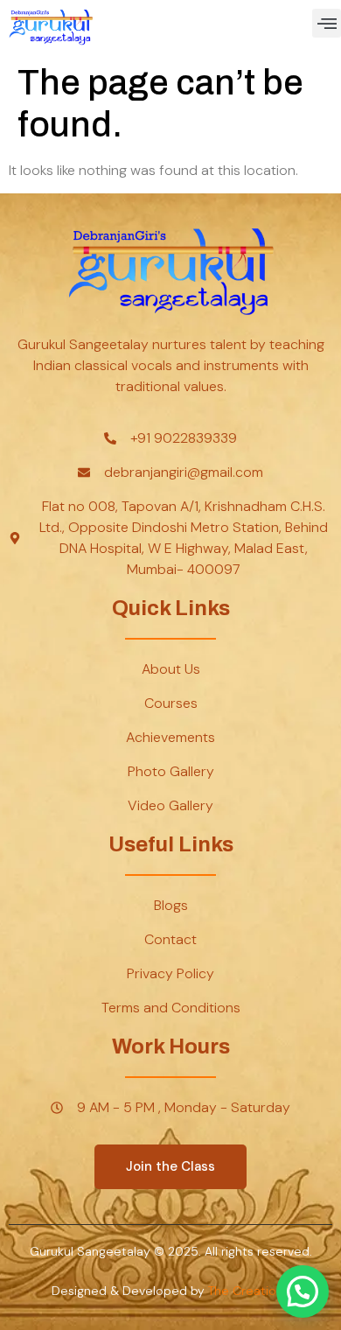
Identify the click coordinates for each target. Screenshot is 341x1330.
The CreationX (249, 1290)
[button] (326, 23)
